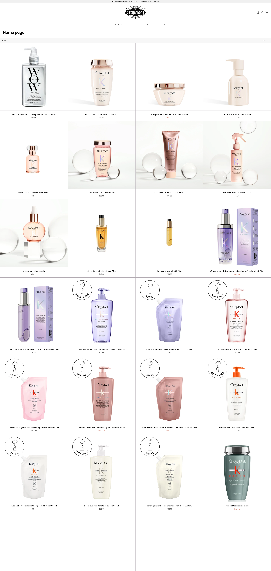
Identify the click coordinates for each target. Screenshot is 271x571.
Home (107, 25)
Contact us (162, 25)
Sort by (265, 40)
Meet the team (135, 25)
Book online (119, 25)
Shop (149, 25)
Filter (4, 40)
